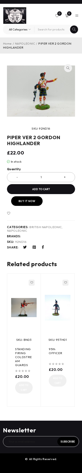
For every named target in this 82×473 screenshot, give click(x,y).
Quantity (14, 169)
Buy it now (27, 201)
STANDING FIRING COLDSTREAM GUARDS (23, 357)
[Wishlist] (20, 213)
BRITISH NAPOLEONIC (45, 227)
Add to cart (41, 189)
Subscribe (68, 441)
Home (7, 43)
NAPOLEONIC (25, 43)
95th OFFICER (55, 351)
